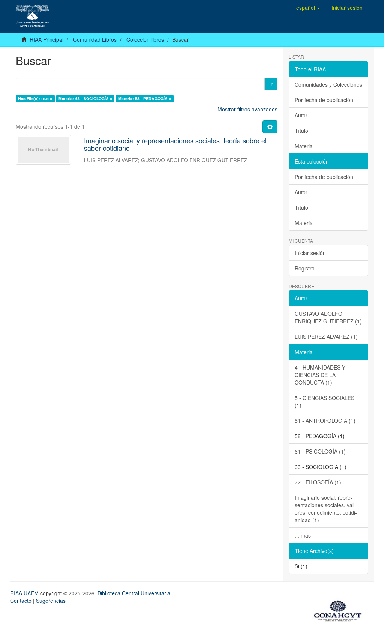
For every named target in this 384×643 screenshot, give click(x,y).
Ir (271, 84)
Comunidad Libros (95, 39)
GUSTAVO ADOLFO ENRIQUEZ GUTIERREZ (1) (328, 317)
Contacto (21, 600)
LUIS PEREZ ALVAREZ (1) (326, 336)
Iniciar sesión (310, 253)
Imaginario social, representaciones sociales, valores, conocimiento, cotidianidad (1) (326, 509)
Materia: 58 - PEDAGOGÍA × (144, 98)
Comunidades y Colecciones (328, 84)
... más (303, 535)
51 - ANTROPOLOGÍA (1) (325, 420)
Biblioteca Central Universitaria (134, 593)
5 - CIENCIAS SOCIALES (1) (324, 401)
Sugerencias (51, 600)
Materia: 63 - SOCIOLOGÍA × (85, 98)
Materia (304, 146)
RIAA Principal (46, 39)
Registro (305, 268)
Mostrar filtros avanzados (248, 109)
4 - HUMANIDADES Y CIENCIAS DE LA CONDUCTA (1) (320, 375)
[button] (308, 7)
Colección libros (145, 39)
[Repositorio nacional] (340, 609)
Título (301, 130)
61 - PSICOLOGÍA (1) (320, 451)
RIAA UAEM (25, 593)
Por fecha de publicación (324, 100)
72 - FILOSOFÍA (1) (318, 482)
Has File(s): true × (35, 98)
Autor (301, 115)
